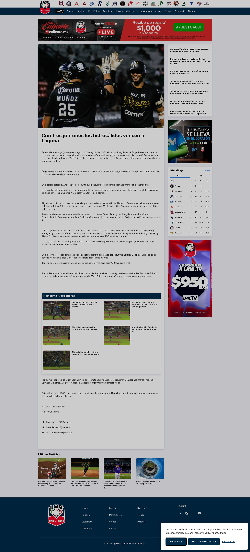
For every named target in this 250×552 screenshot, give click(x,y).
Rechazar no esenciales (204, 541)
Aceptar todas (176, 541)
